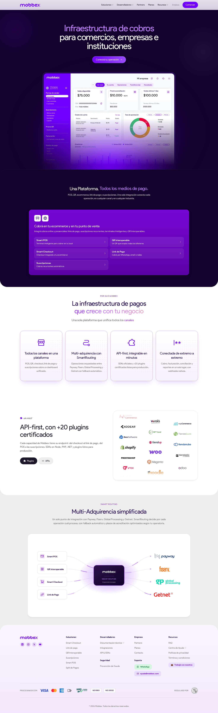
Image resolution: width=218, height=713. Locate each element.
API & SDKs (105, 653)
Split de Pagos (72, 668)
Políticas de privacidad (178, 653)
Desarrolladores (124, 5)
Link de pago (72, 648)
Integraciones (106, 648)
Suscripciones (72, 658)
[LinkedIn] (22, 644)
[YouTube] (40, 644)
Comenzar (190, 5)
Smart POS (71, 662)
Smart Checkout (73, 643)
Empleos (175, 5)
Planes (151, 5)
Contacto (138, 653)
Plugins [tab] (30, 461)
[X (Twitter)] (34, 644)
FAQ (170, 643)
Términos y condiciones (179, 658)
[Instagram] (28, 644)
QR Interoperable (74, 653)
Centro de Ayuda (176, 648)
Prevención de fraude (110, 666)
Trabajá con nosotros (181, 665)
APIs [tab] (47, 461)
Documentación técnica (111, 643)
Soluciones (106, 5)
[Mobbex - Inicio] (30, 5)
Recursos (162, 5)
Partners (141, 5)
